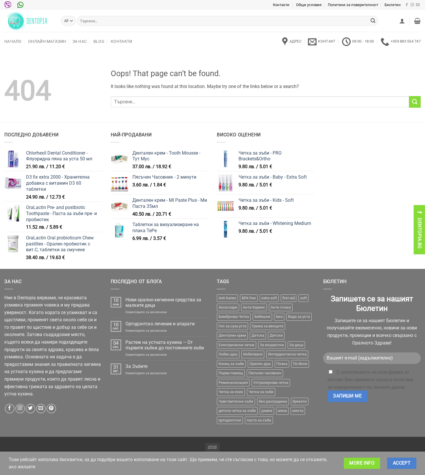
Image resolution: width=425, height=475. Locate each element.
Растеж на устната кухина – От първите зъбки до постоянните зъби (164, 345)
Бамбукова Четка (234, 316)
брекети (300, 401)
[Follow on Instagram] (412, 5)
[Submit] (373, 21)
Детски (276, 335)
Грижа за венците (267, 326)
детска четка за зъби (237, 410)
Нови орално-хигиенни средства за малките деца (163, 302)
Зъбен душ (228, 354)
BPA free (249, 298)
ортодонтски (230, 420)
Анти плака (281, 307)
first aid (288, 298)
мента (297, 410)
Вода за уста (299, 316)
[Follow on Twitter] (30, 408)
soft (303, 298)
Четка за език (231, 392)
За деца (296, 345)
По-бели (300, 364)
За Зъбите (136, 366)
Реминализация (233, 382)
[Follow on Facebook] (407, 5)
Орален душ (260, 364)
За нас (80, 41)
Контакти (281, 5)
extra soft (269, 298)
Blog (98, 41)
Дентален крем (232, 335)
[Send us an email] (418, 5)
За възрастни (272, 345)
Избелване (253, 354)
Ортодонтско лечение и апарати (160, 324)
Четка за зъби (261, 392)
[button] (402, 20)
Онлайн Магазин (47, 41)
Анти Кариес (254, 307)
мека (282, 410)
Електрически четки (236, 345)
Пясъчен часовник (264, 373)
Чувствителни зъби (236, 401)
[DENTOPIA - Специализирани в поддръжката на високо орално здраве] (28, 21)
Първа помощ (231, 373)
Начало (13, 41)
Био (279, 316)
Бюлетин (393, 5)
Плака (281, 364)
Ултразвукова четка (270, 382)
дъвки (266, 410)
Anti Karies (227, 298)
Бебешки (262, 316)
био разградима (273, 401)
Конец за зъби (231, 364)
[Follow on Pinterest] (51, 408)
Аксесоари (228, 307)
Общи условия (308, 5)
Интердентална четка (287, 354)
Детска (258, 335)
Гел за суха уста (232, 326)
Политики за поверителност (353, 5)
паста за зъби (259, 420)
